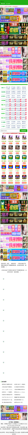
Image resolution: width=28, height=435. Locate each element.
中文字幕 (23, 99)
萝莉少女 (13, 110)
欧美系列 (23, 101)
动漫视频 (18, 101)
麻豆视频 (18, 99)
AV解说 (13, 99)
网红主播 (13, 106)
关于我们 (11, 422)
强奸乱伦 (18, 108)
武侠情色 (8, 119)
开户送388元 (3, 182)
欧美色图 (13, 114)
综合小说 (23, 119)
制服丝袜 (18, 113)
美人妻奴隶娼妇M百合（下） (8, 402)
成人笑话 (18, 119)
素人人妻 (13, 104)
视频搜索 (23, 130)
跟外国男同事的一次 (18, 399)
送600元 (3, 163)
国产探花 (8, 106)
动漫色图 (18, 114)
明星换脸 (18, 106)
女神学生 (8, 104)
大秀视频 (18, 110)
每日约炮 (4, 153)
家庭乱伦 (13, 117)
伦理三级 (8, 101)
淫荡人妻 (18, 117)
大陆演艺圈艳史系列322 (19, 389)
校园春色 (23, 117)
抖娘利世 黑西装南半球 (7, 394)
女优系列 (13, 101)
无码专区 (13, 108)
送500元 (3, 172)
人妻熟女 (8, 110)
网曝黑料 (23, 106)
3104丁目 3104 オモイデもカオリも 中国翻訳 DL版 (13, 397)
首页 (8, 263)
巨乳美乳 (23, 108)
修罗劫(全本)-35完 (18, 402)
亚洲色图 (8, 114)
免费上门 (4, 143)
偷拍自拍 (8, 113)
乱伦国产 (23, 104)
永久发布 (8, 3)
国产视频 (8, 99)
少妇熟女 (23, 113)
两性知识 (13, 119)
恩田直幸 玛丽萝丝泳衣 (7, 384)
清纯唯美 (13, 113)
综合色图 (23, 114)
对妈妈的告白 (17, 394)
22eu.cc (2, 1)
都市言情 (8, 117)
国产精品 (8, 108)
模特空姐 (18, 104)
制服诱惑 (23, 110)
